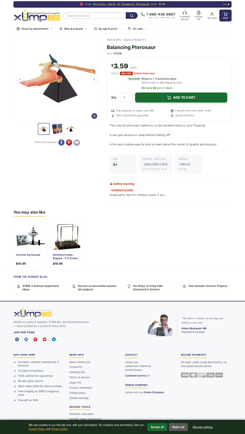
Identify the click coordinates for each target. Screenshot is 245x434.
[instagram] (26, 339)
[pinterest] (35, 339)
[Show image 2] (57, 129)
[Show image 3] (71, 129)
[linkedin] (53, 339)
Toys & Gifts (114, 39)
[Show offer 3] (228, 4)
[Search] (132, 15)
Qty (113, 97)
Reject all (178, 427)
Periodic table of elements (85, 419)
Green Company (154, 392)
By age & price (108, 28)
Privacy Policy (59, 429)
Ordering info (77, 372)
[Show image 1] (44, 129)
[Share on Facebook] (61, 142)
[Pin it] (69, 142)
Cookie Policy (37, 429)
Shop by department (35, 28)
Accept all (157, 427)
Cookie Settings (79, 398)
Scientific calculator (81, 413)
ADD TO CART (184, 97)
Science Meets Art (135, 39)
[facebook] (17, 339)
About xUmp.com (80, 362)
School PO (75, 366)
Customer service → (137, 375)
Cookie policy (77, 392)
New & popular (73, 28)
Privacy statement (80, 387)
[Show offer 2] (226, 4)
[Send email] (77, 142)
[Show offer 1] (224, 4)
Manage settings (203, 427)
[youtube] (44, 339)
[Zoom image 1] (57, 79)
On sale (138, 28)
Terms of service (79, 377)
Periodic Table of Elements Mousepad (121, 4)
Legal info (75, 382)
